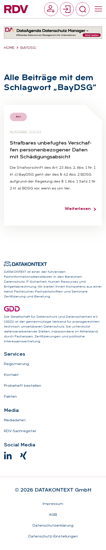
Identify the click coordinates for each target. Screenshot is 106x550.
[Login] (67, 9)
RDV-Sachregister (20, 431)
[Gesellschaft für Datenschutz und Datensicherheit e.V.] (12, 309)
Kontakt (11, 375)
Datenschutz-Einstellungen (53, 536)
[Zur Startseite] (16, 9)
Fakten (10, 397)
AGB (53, 515)
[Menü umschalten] (98, 9)
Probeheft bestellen (22, 386)
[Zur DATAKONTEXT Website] (25, 264)
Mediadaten (15, 420)
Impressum (53, 504)
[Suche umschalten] (82, 9)
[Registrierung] (51, 9)
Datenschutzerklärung (53, 526)
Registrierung (16, 364)
